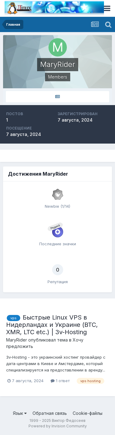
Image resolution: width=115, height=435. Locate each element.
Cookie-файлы (87, 413)
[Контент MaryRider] (57, 97)
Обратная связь (50, 413)
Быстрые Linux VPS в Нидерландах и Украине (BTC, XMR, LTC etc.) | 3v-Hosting (52, 325)
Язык (18, 413)
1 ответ (62, 380)
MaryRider (16, 339)
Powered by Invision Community (58, 426)
